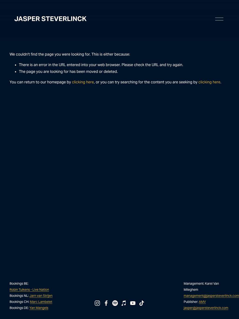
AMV (202, 302)
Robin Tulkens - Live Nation (29, 289)
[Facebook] (106, 303)
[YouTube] (133, 303)
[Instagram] (97, 303)
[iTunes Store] (124, 303)
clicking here (83, 82)
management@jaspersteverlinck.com (211, 296)
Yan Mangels (38, 308)
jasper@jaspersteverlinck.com (206, 308)
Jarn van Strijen (41, 296)
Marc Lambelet (41, 302)
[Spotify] (115, 303)
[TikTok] (141, 303)
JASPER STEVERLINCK (50, 18)
